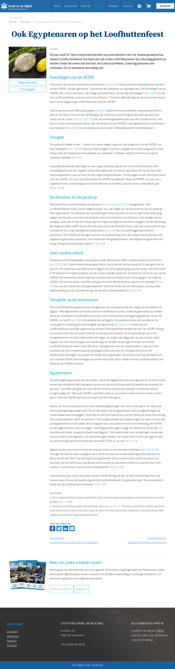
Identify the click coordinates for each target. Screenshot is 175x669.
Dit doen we (71, 6)
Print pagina (27, 89)
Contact (12, 645)
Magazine (81, 589)
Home (57, 6)
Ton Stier (54, 48)
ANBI (160, 631)
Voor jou (99, 6)
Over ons (127, 6)
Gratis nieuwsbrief (61, 589)
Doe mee (85, 6)
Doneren (165, 6)
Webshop (113, 6)
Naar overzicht (28, 82)
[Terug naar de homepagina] (19, 6)
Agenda (11, 641)
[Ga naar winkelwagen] (149, 6)
